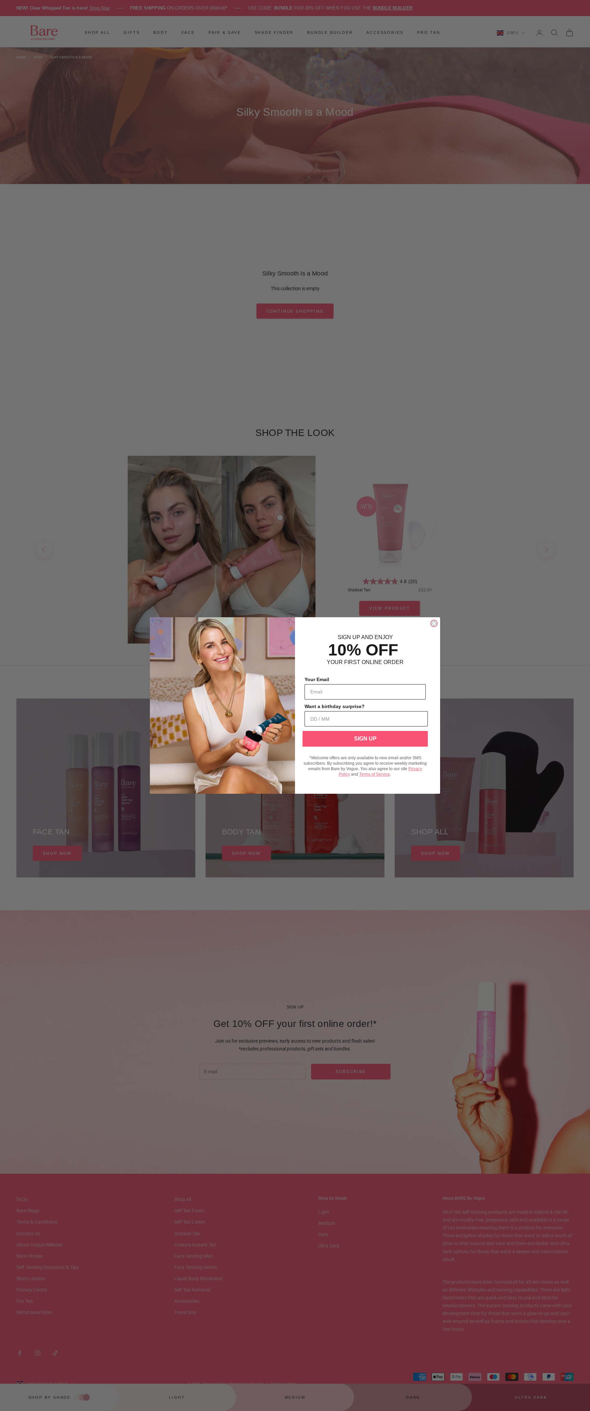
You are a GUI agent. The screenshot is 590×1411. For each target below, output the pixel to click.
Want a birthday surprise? (335, 706)
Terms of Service (374, 774)
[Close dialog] (434, 623)
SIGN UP (365, 739)
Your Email (317, 679)
